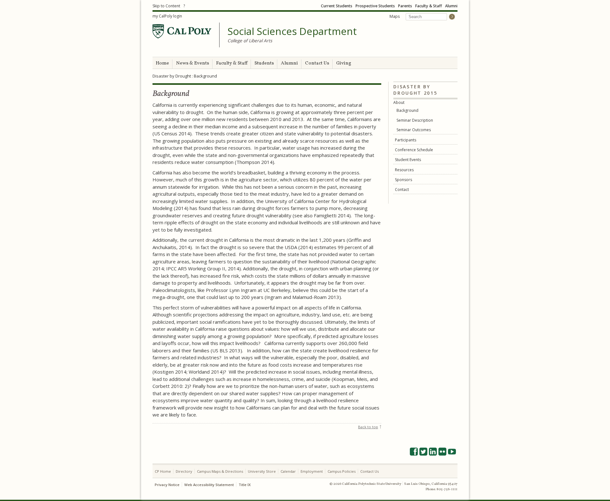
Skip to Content (166, 6)
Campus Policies (342, 471)
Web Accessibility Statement (209, 484)
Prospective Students (375, 6)
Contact (402, 189)
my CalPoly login (167, 16)
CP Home (163, 471)
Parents (405, 6)
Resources (404, 170)
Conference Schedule (414, 149)
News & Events (192, 63)
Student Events (408, 159)
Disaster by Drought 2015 (415, 90)
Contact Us (317, 63)
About (398, 102)
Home (162, 63)
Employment (312, 471)
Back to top (368, 426)
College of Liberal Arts (249, 40)
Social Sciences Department (292, 31)
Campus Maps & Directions (220, 471)
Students (264, 63)
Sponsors (403, 179)
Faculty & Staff (428, 6)
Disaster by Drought (171, 76)
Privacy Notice (167, 484)
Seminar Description (414, 120)
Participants (405, 140)
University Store (262, 471)
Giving (343, 63)
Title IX (245, 484)
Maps (395, 16)
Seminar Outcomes (413, 129)
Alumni (451, 6)
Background (407, 110)
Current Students (336, 6)
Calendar (288, 471)
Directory (184, 471)
